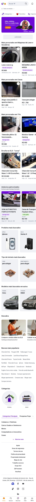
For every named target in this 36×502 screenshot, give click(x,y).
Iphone (21, 363)
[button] (18, 3)
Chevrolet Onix (5, 352)
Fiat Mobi (4, 363)
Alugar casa (28, 377)
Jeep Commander (6, 355)
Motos (3, 429)
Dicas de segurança (18, 448)
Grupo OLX (18, 466)
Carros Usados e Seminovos (11, 425)
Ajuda (18, 445)
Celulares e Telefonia (8, 422)
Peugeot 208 (15, 352)
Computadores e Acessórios (11, 432)
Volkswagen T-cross (26, 352)
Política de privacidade (18, 454)
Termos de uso (18, 451)
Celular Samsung (30, 363)
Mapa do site (18, 460)
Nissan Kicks (26, 359)
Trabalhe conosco (18, 463)
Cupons (33, 14)
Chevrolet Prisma (6, 359)
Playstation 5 (11, 366)
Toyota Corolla (17, 359)
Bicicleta (13, 374)
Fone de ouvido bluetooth (26, 370)
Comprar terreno (6, 381)
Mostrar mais (19, 439)
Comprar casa (19, 377)
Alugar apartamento (7, 377)
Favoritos (22, 14)
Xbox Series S (5, 374)
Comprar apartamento (24, 374)
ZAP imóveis (18, 468)
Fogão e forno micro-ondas (9, 370)
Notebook (28, 366)
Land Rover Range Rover (21, 355)
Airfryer (3, 366)
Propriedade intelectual (18, 457)
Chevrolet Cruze (13, 363)
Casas (3, 435)
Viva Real (18, 471)
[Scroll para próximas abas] (33, 416)
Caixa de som (20, 366)
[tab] (10, 416)
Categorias (8, 14)
